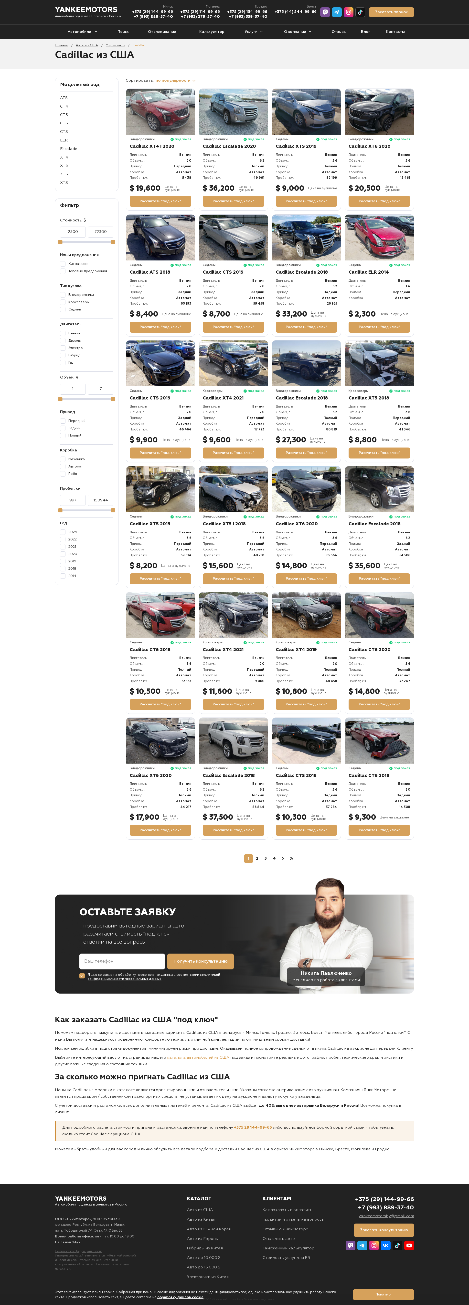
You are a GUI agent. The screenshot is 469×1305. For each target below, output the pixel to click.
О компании (295, 32)
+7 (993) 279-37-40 (200, 17)
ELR (64, 140)
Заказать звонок (391, 12)
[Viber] (325, 12)
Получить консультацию (200, 961)
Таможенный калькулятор (288, 1248)
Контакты (395, 32)
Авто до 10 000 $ (204, 1258)
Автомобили (80, 32)
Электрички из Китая (208, 1277)
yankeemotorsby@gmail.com (386, 1216)
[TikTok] (360, 12)
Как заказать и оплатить (287, 1210)
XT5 (64, 166)
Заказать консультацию (384, 1230)
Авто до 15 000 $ (203, 1267)
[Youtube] (409, 1245)
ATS (64, 98)
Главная (61, 45)
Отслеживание (162, 32)
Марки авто (115, 45)
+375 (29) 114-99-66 (200, 12)
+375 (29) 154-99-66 (247, 12)
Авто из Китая (201, 1220)
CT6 (64, 123)
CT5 (64, 115)
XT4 (64, 157)
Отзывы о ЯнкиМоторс (285, 1229)
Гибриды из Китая (205, 1248)
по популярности (174, 81)
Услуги (251, 32)
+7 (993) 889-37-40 (153, 17)
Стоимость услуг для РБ (286, 1258)
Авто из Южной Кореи (209, 1229)
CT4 (64, 107)
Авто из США (87, 45)
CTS (64, 132)
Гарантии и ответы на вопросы (293, 1220)
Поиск (123, 32)
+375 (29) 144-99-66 (152, 12)
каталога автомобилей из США (198, 1058)
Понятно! (383, 1294)
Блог (365, 32)
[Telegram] (337, 12)
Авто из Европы (203, 1239)
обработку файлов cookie (180, 1297)
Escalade (68, 149)
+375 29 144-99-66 (253, 1128)
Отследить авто (279, 1239)
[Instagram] (348, 12)
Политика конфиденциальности (78, 1251)
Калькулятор (211, 32)
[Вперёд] (282, 858)
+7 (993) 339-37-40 (248, 17)
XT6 (64, 174)
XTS (64, 183)
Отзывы (339, 32)
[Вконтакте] (386, 1245)
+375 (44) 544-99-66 (296, 12)
